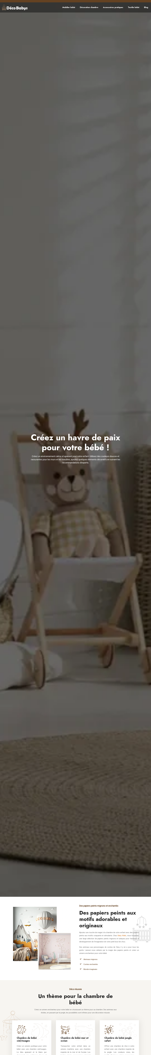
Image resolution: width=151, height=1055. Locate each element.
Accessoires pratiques (113, 7)
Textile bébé (133, 7)
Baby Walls (122, 935)
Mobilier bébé (68, 7)
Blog (146, 7)
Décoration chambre (89, 7)
